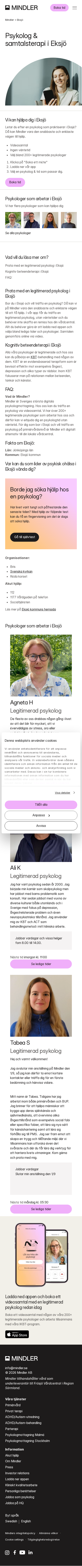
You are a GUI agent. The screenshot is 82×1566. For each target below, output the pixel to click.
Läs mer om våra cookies (51, 783)
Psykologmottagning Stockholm (27, 1441)
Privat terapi (13, 1411)
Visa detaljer (62, 792)
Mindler (9, 19)
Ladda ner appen (17, 1479)
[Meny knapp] (74, 7)
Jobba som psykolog (19, 1497)
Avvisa (41, 826)
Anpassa (38, 815)
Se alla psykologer (18, 233)
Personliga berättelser (20, 1491)
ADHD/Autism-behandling (23, 1423)
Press (9, 1467)
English (26, 1521)
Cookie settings (14, 1539)
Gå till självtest (24, 537)
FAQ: (8, 277)
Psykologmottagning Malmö (24, 1435)
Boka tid (59, 8)
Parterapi (11, 1429)
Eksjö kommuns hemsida (39, 609)
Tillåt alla (41, 805)
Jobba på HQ (14, 1503)
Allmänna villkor (48, 1533)
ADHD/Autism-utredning (22, 1417)
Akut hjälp (12, 1455)
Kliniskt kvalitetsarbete (21, 1485)
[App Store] (17, 1334)
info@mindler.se (16, 1368)
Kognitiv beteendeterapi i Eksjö (27, 271)
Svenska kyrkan (21, 571)
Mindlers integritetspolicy (20, 1533)
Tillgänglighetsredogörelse (43, 1539)
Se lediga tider (41, 964)
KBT (34, 357)
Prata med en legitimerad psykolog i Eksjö (34, 265)
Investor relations (17, 1473)
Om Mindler (13, 1461)
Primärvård (12, 1405)
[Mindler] (21, 7)
